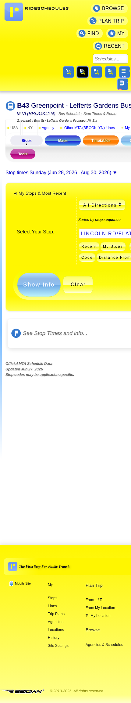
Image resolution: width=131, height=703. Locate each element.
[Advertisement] (65, 455)
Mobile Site (23, 583)
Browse (93, 630)
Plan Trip (94, 585)
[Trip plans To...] (68, 72)
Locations (56, 630)
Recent (89, 246)
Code (87, 257)
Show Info (39, 284)
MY (121, 33)
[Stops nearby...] (96, 72)
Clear (78, 284)
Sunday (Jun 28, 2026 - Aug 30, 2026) (70, 172)
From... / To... (96, 600)
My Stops (113, 246)
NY (28, 128)
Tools (22, 154)
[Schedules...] (82, 72)
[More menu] (124, 72)
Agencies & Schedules (104, 645)
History (53, 638)
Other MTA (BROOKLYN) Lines (87, 128)
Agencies (55, 622)
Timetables (101, 141)
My (50, 584)
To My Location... (99, 616)
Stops (27, 141)
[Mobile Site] (122, 84)
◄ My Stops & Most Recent (39, 193)
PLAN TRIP (111, 20)
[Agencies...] (110, 72)
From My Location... (102, 608)
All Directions (100, 205)
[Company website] (24, 691)
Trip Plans (56, 614)
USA (12, 128)
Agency (45, 128)
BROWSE (113, 8)
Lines (52, 606)
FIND (93, 33)
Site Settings (58, 646)
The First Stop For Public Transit (44, 566)
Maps (63, 141)
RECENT (114, 46)
